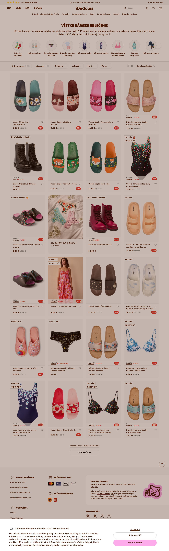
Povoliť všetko (135, 542)
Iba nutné (135, 529)
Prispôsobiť (135, 535)
